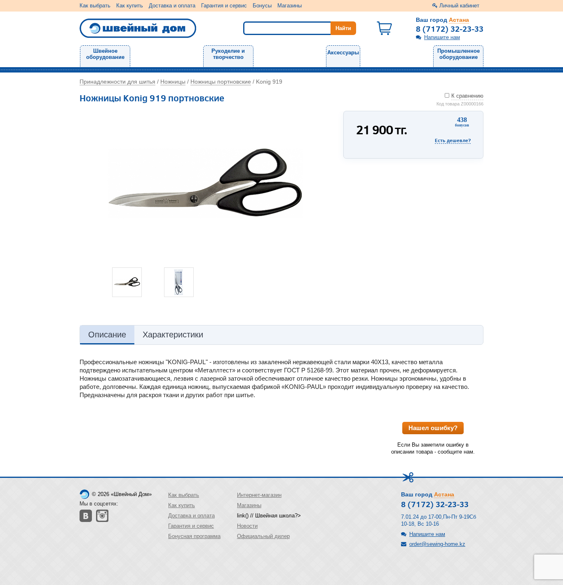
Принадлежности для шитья (117, 81)
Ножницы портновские (220, 81)
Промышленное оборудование (458, 54)
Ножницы (172, 81)
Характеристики (173, 334)
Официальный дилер (263, 536)
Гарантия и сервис (224, 5)
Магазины (289, 5)
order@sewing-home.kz (437, 544)
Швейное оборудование (105, 54)
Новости (247, 526)
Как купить (129, 5)
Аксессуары (343, 52)
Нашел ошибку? (432, 427)
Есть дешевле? (453, 140)
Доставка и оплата (172, 5)
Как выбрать (95, 5)
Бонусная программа (194, 536)
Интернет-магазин (259, 495)
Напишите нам (442, 37)
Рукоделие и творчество (228, 54)
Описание (107, 334)
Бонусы (262, 5)
